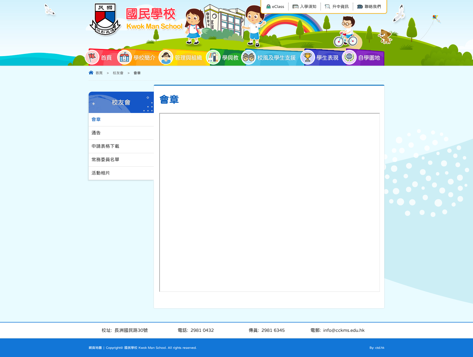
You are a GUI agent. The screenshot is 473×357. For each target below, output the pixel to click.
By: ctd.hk (377, 347)
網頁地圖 (95, 347)
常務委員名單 (105, 159)
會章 (96, 119)
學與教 (230, 57)
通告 (96, 132)
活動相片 (100, 173)
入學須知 (308, 6)
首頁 (106, 57)
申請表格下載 (105, 146)
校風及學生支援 (276, 57)
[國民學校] (136, 20)
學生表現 (327, 57)
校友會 (118, 73)
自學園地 (369, 57)
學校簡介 (144, 57)
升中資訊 (340, 6)
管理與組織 (188, 57)
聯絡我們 (373, 6)
